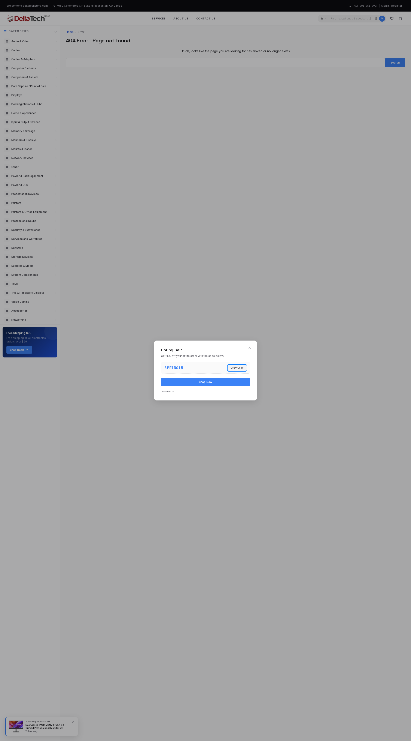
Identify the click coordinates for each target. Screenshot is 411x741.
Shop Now (205, 382)
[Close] (249, 348)
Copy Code (237, 367)
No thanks (168, 391)
